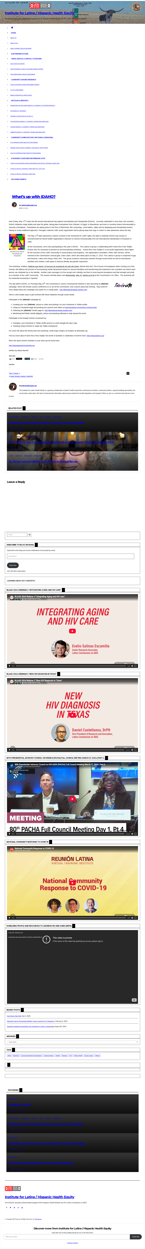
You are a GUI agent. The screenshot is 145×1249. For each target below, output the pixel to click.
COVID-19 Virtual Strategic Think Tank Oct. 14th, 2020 (27, 168)
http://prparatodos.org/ (95, 336)
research (48, 416)
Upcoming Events (18, 179)
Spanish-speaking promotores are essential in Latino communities (30, 1026)
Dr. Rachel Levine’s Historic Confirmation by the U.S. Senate (43, 461)
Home (13, 33)
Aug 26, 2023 (14, 1149)
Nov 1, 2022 (14, 1168)
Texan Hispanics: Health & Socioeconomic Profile (26, 69)
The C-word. (14, 373)
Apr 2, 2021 (14, 448)
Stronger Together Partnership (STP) (28, 158)
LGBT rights (18, 455)
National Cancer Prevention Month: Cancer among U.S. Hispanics (46, 422)
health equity (26, 416)
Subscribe (12, 565)
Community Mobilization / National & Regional (32, 137)
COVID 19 (11, 436)
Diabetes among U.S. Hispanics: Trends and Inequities (27, 132)
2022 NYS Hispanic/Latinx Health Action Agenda (25, 153)
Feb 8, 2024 (14, 428)
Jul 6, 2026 (14, 1110)
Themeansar (38, 1219)
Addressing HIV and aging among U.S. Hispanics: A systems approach (32, 105)
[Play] (10, 666)
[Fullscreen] (135, 666)
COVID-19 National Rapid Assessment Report (24, 84)
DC (23, 428)
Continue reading (72, 1243)
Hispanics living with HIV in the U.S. (21, 116)
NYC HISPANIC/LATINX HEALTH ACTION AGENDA (24, 142)
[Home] (74, 27)
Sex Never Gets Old (14, 1016)
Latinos (41, 416)
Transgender (28, 455)
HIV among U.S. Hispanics (18, 111)
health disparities (14, 416)
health (18, 436)
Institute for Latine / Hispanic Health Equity (39, 13)
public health (78, 1055)
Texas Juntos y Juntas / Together (26, 59)
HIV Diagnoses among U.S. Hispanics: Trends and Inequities (29, 121)
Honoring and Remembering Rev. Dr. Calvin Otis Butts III (41, 1162)
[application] (72, 631)
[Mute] (132, 666)
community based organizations (31, 1055)
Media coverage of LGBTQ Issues (21, 95)
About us (13, 38)
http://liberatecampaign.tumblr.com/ (73, 290)
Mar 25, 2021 (15, 467)
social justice (89, 1055)
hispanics (34, 416)
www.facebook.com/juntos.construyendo (81, 307)
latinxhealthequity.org (29, 205)
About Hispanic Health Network (20, 48)
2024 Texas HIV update (17, 63)
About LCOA (14, 43)
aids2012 (16, 1055)
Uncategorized (57, 416)
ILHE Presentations (19, 54)
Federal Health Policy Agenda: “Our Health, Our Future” (29, 148)
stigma (97, 1055)
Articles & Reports (19, 100)
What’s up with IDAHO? (33, 196)
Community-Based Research (23, 79)
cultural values (48, 1055)
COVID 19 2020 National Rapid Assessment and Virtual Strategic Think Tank (34, 163)
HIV (71, 1055)
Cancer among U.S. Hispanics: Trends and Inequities (27, 127)
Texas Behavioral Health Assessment (22, 74)
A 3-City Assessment (16, 90)
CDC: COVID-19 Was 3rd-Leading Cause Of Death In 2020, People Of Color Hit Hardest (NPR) (61, 442)
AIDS (9, 1055)
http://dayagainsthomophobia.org (22, 346)
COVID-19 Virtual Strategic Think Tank (22, 174)
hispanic (64, 1055)
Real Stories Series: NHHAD (21, 376)
